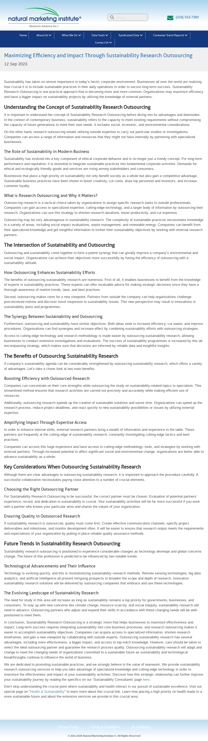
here (146, 680)
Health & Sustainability (47, 692)
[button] (50, 35)
